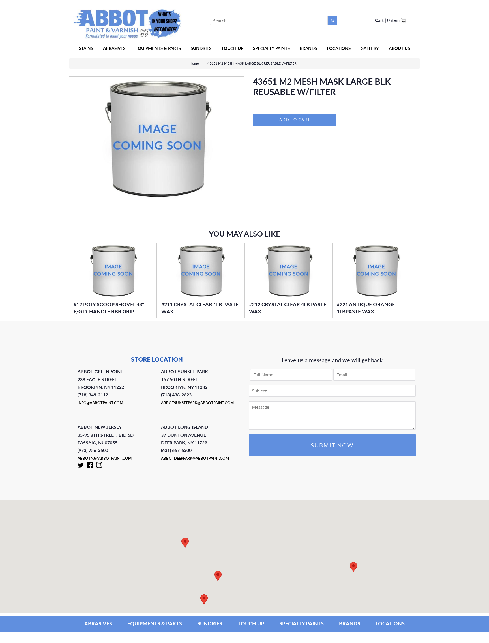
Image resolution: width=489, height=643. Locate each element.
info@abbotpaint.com (100, 402)
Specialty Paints (271, 48)
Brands (308, 48)
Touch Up (232, 48)
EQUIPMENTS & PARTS (154, 623)
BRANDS (349, 623)
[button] (353, 567)
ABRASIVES (98, 623)
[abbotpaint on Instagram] (99, 466)
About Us (399, 48)
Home (194, 63)
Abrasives (114, 48)
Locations (339, 48)
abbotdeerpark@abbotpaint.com (195, 458)
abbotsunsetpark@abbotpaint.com (197, 402)
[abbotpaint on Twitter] (81, 466)
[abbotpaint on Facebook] (90, 466)
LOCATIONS (390, 623)
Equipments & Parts (158, 48)
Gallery (370, 48)
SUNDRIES (201, 48)
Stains (86, 48)
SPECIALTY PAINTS (301, 623)
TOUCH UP (251, 623)
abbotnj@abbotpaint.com (105, 458)
